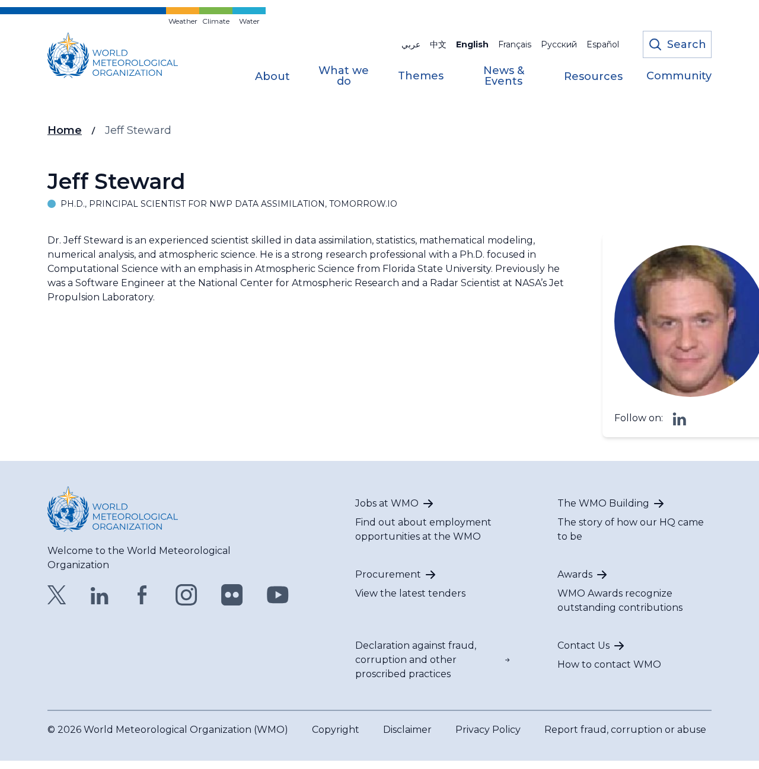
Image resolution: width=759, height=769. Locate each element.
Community (679, 76)
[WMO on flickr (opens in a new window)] (232, 594)
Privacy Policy (488, 729)
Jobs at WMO (387, 503)
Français (514, 44)
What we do (343, 76)
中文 (438, 44)
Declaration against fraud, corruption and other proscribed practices (415, 660)
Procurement (388, 574)
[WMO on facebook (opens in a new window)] (142, 594)
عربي (410, 44)
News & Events (503, 76)
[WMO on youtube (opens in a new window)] (278, 595)
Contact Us (583, 645)
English (472, 44)
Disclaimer (407, 729)
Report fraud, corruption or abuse (625, 729)
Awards (574, 574)
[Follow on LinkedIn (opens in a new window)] (679, 418)
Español (602, 44)
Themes (421, 76)
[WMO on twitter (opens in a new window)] (56, 594)
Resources (593, 77)
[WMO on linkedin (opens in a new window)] (99, 594)
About (272, 77)
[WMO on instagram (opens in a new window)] (186, 594)
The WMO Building (603, 503)
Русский (559, 44)
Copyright (335, 729)
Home (64, 130)
